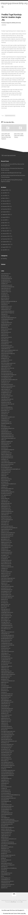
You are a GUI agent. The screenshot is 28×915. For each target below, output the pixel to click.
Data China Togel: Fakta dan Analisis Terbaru (19, 135)
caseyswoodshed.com (6, 676)
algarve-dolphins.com (6, 617)
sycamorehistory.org (6, 791)
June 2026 (4, 195)
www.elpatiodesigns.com (7, 812)
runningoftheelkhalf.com (6, 736)
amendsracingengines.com (7, 744)
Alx (21, 901)
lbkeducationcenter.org (6, 478)
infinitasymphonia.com (6, 560)
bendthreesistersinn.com (6, 638)
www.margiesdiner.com (6, 759)
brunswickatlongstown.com (7, 596)
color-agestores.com (6, 495)
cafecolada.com (5, 514)
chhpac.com (4, 871)
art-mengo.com (4, 602)
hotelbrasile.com (5, 355)
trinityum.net (4, 803)
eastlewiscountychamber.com (8, 532)
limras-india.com (5, 275)
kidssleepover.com (5, 303)
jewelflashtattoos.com (6, 324)
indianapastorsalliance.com (7, 672)
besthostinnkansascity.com (7, 881)
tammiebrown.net (5, 606)
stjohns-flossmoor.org (6, 640)
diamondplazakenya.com (7, 824)
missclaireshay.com (5, 273)
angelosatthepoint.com (6, 671)
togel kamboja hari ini (10, 115)
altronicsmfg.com (5, 298)
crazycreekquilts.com (6, 547)
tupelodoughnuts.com (6, 431)
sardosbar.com (4, 413)
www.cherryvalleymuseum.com (8, 363)
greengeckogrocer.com (6, 452)
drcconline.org (4, 664)
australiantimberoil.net (6, 371)
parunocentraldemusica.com (7, 819)
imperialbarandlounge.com (7, 399)
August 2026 (5, 190)
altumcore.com (4, 689)
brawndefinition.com (5, 544)
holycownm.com (5, 650)
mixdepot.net (4, 788)
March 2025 (5, 228)
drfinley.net (3, 858)
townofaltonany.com (6, 628)
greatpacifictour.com (6, 654)
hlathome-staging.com (6, 454)
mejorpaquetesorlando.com (7, 436)
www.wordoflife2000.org (6, 407)
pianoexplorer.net (5, 799)
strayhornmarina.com (6, 540)
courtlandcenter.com (6, 659)
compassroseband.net (6, 687)
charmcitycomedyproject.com (8, 578)
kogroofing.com (4, 338)
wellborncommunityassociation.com (9, 350)
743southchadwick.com (6, 387)
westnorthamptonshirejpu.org (8, 353)
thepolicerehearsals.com (6, 529)
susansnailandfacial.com (7, 728)
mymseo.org (4, 869)
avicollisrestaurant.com (6, 663)
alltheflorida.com (5, 837)
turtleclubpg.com (5, 653)
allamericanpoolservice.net (7, 464)
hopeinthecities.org (5, 505)
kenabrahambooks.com (6, 552)
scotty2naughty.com (5, 575)
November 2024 (6, 239)
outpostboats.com (5, 501)
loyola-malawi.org (5, 498)
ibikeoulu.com (4, 583)
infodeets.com (4, 283)
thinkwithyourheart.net (6, 402)
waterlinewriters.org (5, 703)
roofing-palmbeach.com (6, 391)
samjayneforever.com (6, 834)
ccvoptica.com (4, 777)
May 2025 (4, 222)
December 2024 (5, 236)
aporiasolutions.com (6, 697)
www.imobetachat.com (6, 715)
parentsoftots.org (5, 706)
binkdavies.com (4, 549)
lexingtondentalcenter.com (7, 457)
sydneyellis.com (4, 459)
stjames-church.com (6, 573)
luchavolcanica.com (5, 648)
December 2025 (5, 206)
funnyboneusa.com (5, 641)
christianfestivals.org (6, 614)
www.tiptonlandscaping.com (7, 773)
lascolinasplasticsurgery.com (8, 765)
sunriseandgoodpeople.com (7, 635)
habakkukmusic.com (6, 721)
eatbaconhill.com (5, 299)
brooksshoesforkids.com (7, 693)
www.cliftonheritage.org (6, 767)
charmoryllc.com (5, 522)
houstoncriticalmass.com (7, 526)
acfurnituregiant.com (6, 290)
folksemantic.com (5, 412)
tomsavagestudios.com (6, 467)
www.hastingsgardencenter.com (8, 798)
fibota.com (3, 816)
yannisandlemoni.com (6, 422)
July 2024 (4, 249)
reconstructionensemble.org (7, 645)
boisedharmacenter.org (6, 493)
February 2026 (5, 201)
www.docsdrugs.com (6, 757)
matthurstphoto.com (6, 835)
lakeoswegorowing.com (6, 863)
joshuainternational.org (6, 726)
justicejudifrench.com (6, 588)
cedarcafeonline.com (6, 288)
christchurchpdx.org (5, 550)
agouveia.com (4, 866)
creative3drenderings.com (7, 708)
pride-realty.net (4, 845)
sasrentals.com (4, 448)
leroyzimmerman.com (6, 856)
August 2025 (5, 217)
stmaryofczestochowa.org (7, 586)
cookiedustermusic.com (6, 643)
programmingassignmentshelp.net (9, 301)
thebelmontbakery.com (6, 307)
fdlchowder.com (5, 760)
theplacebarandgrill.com (6, 666)
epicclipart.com (4, 330)
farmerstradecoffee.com (6, 710)
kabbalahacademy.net (6, 443)
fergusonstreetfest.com (6, 832)
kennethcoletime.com (6, 592)
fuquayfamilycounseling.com (7, 864)
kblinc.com (3, 425)
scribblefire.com (4, 485)
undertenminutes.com (6, 291)
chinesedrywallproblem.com (7, 636)
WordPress (13, 901)
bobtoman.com (4, 335)
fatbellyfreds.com (5, 811)
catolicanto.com (5, 477)
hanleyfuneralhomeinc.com (7, 435)
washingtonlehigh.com (6, 778)
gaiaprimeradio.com (5, 604)
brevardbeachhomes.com (7, 384)
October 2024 (5, 241)
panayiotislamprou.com (6, 345)
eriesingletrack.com (5, 426)
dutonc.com (4, 607)
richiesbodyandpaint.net (6, 278)
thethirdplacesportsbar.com (7, 806)
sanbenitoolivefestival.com (7, 511)
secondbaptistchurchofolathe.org (8, 868)
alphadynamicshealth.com (7, 847)
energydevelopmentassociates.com (9, 379)
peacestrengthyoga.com (6, 739)
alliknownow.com (5, 531)
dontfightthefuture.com (6, 392)
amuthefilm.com (5, 555)
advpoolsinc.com (5, 669)
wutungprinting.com (5, 622)
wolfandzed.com (5, 783)
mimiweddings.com (5, 879)
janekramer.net (4, 599)
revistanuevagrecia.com (6, 571)
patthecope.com (5, 682)
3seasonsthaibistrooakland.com (8, 483)
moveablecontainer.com (6, 360)
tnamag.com (4, 692)
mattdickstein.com (5, 716)
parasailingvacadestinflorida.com (8, 843)
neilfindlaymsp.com (5, 661)
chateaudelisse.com (5, 348)
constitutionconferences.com (8, 680)
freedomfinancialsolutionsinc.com (9, 741)
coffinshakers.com (5, 584)
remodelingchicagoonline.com (8, 770)
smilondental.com (5, 444)
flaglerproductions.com (6, 542)
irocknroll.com (4, 405)
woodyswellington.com (6, 809)
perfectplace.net (4, 482)
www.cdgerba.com (5, 817)
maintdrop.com (4, 334)
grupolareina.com (5, 361)
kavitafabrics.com (5, 646)
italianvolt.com (4, 415)
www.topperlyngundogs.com (7, 734)
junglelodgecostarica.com (7, 612)
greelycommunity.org (6, 565)
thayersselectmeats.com (6, 695)
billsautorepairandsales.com (7, 827)
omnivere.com (4, 293)
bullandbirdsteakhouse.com (7, 764)
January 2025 (5, 233)
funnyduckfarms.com (6, 851)
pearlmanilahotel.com (6, 332)
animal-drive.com (5, 690)
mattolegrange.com (5, 610)
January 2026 (5, 203)
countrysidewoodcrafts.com (7, 311)
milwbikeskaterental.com (6, 625)
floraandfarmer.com (5, 381)
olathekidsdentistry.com (6, 433)
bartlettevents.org (5, 358)
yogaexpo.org (4, 487)
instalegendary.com (5, 316)
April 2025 (4, 225)
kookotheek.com (5, 343)
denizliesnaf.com (5, 679)
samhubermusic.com (6, 886)
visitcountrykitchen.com (6, 615)
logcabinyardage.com (6, 711)
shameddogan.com (5, 705)
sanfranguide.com (5, 521)
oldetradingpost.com (6, 366)
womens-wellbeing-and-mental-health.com (10, 469)
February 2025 (5, 230)
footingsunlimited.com (6, 754)
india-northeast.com (5, 389)
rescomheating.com (5, 878)
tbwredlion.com (4, 825)
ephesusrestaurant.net (6, 807)
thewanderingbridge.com (6, 589)
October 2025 (5, 211)
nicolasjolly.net (4, 558)
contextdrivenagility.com (6, 581)
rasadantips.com (5, 294)
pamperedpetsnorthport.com (7, 428)
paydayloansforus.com (6, 306)
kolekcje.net (3, 475)
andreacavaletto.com (6, 490)
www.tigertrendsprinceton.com (8, 731)
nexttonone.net (4, 723)
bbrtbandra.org (4, 327)
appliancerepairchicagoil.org (7, 312)
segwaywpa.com (5, 698)
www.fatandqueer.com (6, 747)
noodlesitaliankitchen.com (7, 319)
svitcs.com (3, 684)
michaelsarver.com (5, 451)
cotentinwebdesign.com (6, 364)
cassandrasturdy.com (6, 509)
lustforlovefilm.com (5, 557)
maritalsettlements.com (6, 623)
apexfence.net (4, 887)
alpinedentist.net (4, 340)
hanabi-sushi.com (5, 781)
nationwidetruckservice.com (7, 651)
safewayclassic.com (6, 309)
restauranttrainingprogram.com (8, 462)
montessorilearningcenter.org (8, 830)
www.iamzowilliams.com (7, 796)
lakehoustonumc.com (6, 720)
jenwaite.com (4, 853)
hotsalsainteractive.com (6, 285)
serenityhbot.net (4, 724)
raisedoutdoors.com (6, 400)
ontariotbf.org (4, 314)
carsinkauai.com (5, 840)
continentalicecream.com (7, 545)
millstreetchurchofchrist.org (7, 842)
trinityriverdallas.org (5, 480)
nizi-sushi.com (4, 601)
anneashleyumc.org (5, 749)
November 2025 (6, 209)
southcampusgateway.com (7, 347)
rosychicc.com (4, 500)
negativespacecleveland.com (7, 632)
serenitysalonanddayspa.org (7, 286)
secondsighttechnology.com (7, 449)
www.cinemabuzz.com (6, 786)
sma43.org (3, 768)
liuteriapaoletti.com (5, 633)
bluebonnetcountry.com (6, 329)
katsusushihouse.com (6, 563)
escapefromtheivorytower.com (8, 386)
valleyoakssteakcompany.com (8, 674)
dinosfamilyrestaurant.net (7, 373)
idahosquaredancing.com (7, 408)
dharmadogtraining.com (6, 873)
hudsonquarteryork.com (6, 814)
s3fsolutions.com (5, 382)
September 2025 (6, 214)
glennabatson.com (5, 539)
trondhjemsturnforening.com (7, 822)
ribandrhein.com (5, 474)
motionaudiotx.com (5, 874)
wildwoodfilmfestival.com (7, 351)
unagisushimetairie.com (6, 322)
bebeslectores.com (5, 369)
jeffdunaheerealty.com (6, 737)
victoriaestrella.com (5, 656)
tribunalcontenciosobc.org (7, 534)
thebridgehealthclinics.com (7, 702)
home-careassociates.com (7, 488)
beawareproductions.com (7, 579)
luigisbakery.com (5, 780)
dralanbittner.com (5, 420)
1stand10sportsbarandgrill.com (8, 438)
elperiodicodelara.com (6, 277)
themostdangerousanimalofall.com (9, 527)
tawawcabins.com (5, 410)
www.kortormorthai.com (6, 746)
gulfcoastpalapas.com (6, 700)
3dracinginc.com (5, 524)
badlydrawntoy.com (5, 718)
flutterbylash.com (5, 848)
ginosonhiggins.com (6, 620)
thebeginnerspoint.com (6, 518)
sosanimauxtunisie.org (6, 337)
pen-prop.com (4, 729)
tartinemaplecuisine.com (6, 597)
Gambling (4, 24)
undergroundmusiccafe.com (7, 884)
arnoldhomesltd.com (6, 394)
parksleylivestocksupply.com (7, 491)
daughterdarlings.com (6, 281)
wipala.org (3, 496)
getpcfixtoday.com (5, 325)
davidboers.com (5, 713)
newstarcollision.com (6, 446)
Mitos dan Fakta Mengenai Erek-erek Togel (11, 172)
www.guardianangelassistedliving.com (10, 820)
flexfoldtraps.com (5, 742)
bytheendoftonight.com (6, 503)
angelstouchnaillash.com (7, 441)
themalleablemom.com (6, 591)
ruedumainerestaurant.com (7, 566)
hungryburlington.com (6, 594)
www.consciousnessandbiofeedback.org (10, 794)
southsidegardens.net (6, 801)
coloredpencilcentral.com (7, 395)
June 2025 (4, 220)
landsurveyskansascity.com (7, 750)
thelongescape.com (5, 609)
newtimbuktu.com (5, 296)
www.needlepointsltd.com (7, 762)
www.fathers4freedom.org (7, 733)
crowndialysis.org (5, 461)
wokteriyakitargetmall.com (7, 456)
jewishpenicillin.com (5, 465)
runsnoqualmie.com (5, 755)
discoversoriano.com (6, 516)
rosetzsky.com (4, 568)
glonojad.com (4, 570)
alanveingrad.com (5, 619)
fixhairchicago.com (5, 677)
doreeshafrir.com (5, 576)
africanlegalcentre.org (6, 562)
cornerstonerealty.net (6, 793)
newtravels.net (4, 304)
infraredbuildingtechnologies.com (8, 374)
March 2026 (5, 198)
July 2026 (4, 192)
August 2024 (5, 247)
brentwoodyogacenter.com (7, 772)
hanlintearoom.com (5, 850)
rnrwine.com (4, 861)
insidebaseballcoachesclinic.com (8, 838)
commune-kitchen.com (6, 553)
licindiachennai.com (5, 280)
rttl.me (2, 876)
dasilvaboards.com (5, 537)
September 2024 (6, 244)
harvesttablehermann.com (7, 376)
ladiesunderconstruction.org (7, 368)
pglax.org (3, 630)
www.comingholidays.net (7, 519)
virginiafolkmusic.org (6, 470)
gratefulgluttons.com (6, 506)
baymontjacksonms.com (7, 627)
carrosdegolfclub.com (6, 377)
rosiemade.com (4, 430)
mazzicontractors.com (6, 804)
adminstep (18, 22)
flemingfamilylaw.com (6, 860)
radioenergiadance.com (6, 342)
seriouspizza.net (4, 685)
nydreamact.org (4, 321)
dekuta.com (3, 785)
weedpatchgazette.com (6, 423)
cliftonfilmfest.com (5, 397)
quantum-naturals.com (6, 829)
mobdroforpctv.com (5, 508)
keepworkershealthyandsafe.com (8, 317)
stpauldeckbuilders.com (6, 752)
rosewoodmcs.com (5, 790)
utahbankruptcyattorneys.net (7, 404)
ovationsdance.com (5, 472)
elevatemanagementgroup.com (8, 855)
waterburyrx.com (5, 667)
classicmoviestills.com (6, 513)
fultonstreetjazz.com (5, 356)
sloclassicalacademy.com (7, 536)
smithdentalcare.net (5, 882)
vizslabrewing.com (5, 418)
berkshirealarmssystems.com (8, 417)
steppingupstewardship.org (14, 3)
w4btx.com (3, 439)
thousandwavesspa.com (6, 658)
